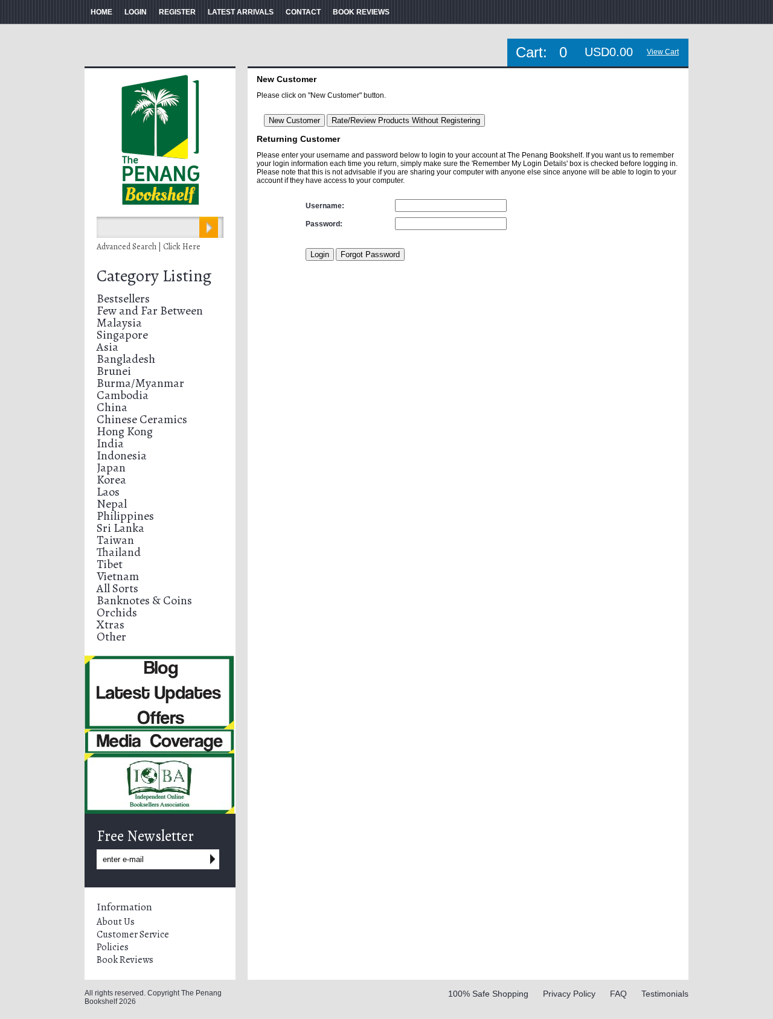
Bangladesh (126, 359)
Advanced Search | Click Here (148, 246)
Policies (113, 947)
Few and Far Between (150, 310)
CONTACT (303, 12)
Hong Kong (125, 431)
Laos (108, 492)
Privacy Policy (569, 993)
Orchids (117, 612)
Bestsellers (123, 298)
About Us (116, 921)
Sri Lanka (120, 528)
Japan (111, 467)
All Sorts (117, 588)
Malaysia (119, 323)
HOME (101, 12)
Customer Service (133, 934)
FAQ (618, 993)
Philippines (125, 516)
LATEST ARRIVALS (241, 12)
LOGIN (135, 12)
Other (111, 636)
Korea (111, 479)
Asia (107, 347)
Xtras (110, 624)
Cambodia (123, 395)
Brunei (114, 371)
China (112, 407)
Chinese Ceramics (142, 419)
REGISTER (177, 12)
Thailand (119, 552)
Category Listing (154, 275)
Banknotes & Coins (144, 600)
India (110, 443)
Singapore (122, 335)
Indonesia (122, 455)
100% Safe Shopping (488, 993)
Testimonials (664, 993)
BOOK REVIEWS (361, 12)
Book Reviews (125, 959)
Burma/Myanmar (140, 383)
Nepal (112, 504)
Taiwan (115, 540)
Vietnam (118, 576)
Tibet (110, 564)
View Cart (663, 52)
